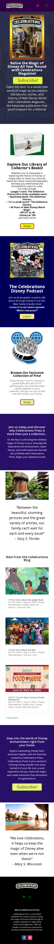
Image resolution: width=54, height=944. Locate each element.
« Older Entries (11, 718)
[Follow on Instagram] (30, 937)
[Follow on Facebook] (24, 937)
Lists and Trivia (24, 607)
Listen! (27, 316)
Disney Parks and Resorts (27, 707)
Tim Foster (16, 602)
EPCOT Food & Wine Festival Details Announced (26, 698)
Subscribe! (27, 80)
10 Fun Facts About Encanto (22, 649)
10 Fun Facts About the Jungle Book (25, 599)
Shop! (27, 226)
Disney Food (29, 704)
